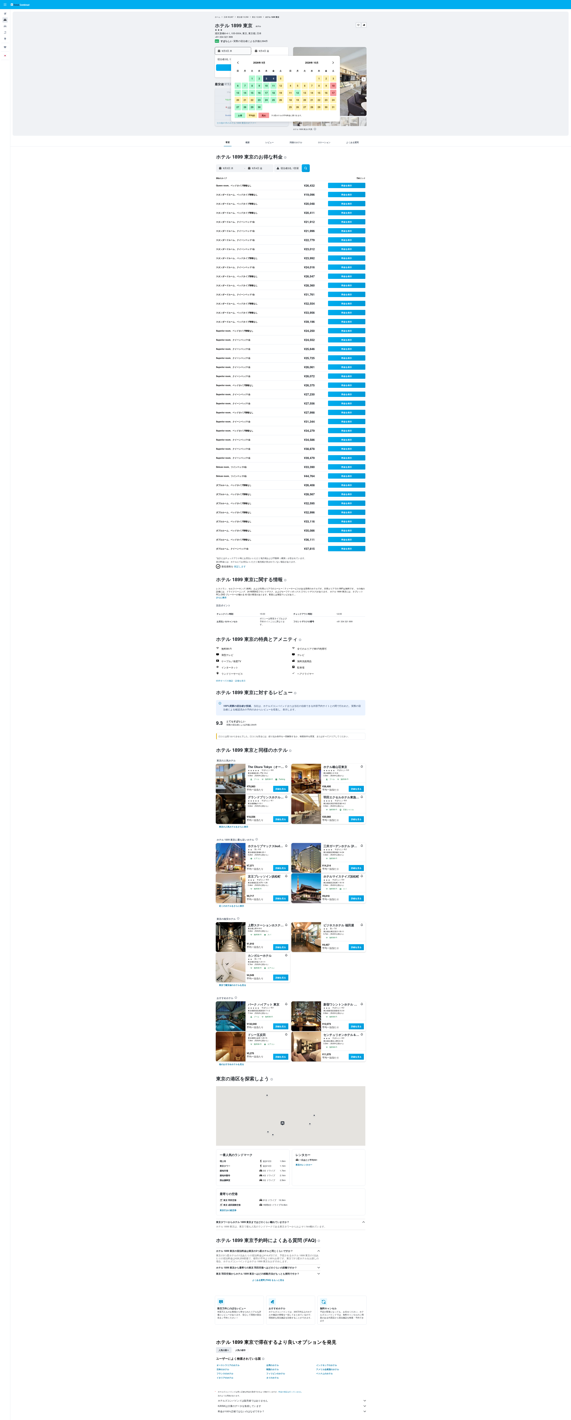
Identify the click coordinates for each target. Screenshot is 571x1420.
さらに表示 (221, 597)
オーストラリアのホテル (228, 1365)
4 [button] (273, 78)
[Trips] (5, 47)
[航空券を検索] (5, 14)
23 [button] (259, 100)
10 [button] (266, 85)
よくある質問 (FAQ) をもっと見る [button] (268, 1279)
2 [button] (259, 78)
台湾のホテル (272, 1365)
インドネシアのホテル (326, 1365)
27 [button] (237, 107)
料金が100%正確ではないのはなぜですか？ (241, 1411)
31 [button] (333, 107)
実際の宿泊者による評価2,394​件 (250, 41)
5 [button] (280, 78)
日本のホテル (223, 1369)
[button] (5, 4)
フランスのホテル (225, 1373)
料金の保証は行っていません (290, 1391)
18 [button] (273, 93)
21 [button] (245, 100)
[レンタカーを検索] (5, 26)
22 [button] (252, 100)
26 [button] (280, 100)
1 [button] (252, 78)
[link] (234, 827)
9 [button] (259, 85)
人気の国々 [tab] (224, 1350)
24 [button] (266, 100)
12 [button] (280, 85)
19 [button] (280, 93)
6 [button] (238, 85)
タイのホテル (272, 1377)
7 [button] (245, 85)
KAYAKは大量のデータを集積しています (239, 1406)
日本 (225, 17)
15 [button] (252, 93)
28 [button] (245, 107)
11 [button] (273, 85)
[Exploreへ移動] (5, 39)
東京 (254, 17)
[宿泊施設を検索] (5, 20)
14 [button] (245, 93)
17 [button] (266, 93)
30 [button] (259, 107)
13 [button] (237, 93)
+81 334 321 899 (224, 37)
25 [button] (273, 100)
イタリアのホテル (225, 1377)
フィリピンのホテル (275, 1373)
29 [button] (252, 107)
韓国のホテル (272, 1369)
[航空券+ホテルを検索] (5, 32)
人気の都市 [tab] (240, 1350)
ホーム (217, 17)
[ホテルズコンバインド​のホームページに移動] (20, 4)
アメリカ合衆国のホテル (327, 1369)
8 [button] (252, 85)
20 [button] (237, 100)
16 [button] (259, 93)
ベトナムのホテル (324, 1373)
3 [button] (266, 78)
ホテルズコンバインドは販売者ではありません (243, 1400)
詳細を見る (281, 788)
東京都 (239, 17)
